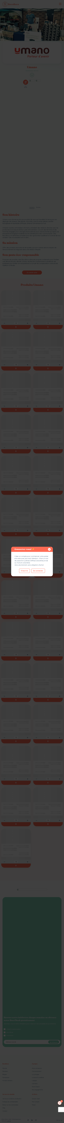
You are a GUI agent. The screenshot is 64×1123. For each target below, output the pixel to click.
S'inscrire (24, 571)
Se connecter (38, 571)
